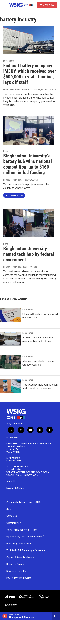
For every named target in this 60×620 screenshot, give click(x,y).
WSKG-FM (10, 472)
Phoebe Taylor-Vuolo (12, 179)
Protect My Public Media (18, 543)
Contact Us (11, 516)
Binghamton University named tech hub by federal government (28, 254)
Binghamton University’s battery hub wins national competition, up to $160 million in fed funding (27, 164)
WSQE (39, 472)
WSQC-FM (10, 475)
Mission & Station (15, 488)
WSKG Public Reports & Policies (22, 530)
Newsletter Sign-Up (16, 571)
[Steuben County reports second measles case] (10, 315)
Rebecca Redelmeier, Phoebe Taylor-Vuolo (21, 89)
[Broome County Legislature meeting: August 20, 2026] (10, 339)
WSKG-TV (28, 475)
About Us (11, 481)
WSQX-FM (20, 472)
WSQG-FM (30, 472)
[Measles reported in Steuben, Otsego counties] (10, 362)
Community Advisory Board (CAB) (23, 502)
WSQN (19, 475)
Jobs (8, 509)
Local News (8, 61)
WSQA (46, 472)
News (5, 151)
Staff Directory (13, 523)
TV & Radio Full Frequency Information (25, 550)
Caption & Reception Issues (20, 557)
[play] (5, 616)
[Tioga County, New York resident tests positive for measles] (10, 386)
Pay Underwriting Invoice (18, 578)
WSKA (35, 475)
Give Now (48, 4)
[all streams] (56, 616)
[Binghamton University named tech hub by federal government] (28, 223)
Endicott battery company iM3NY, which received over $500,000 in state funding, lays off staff (29, 74)
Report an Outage (15, 564)
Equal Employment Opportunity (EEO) (25, 536)
